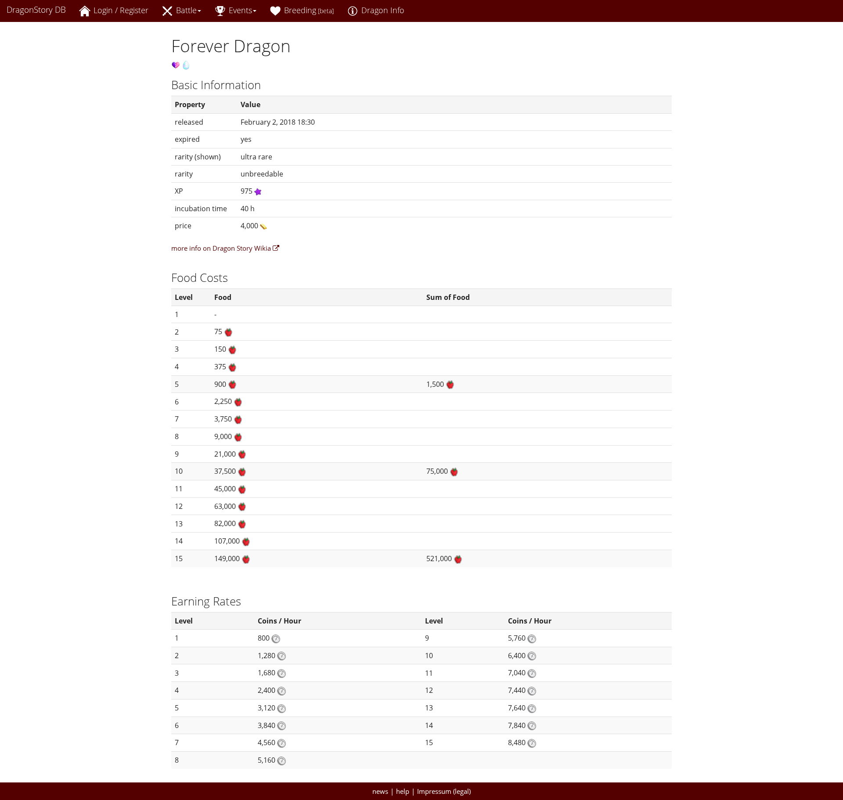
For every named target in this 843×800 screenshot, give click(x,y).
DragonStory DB (36, 9)
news (380, 791)
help (402, 791)
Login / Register (119, 10)
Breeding (308, 10)
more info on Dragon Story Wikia (222, 248)
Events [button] (239, 10)
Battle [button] (185, 10)
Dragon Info (381, 10)
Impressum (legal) (444, 791)
